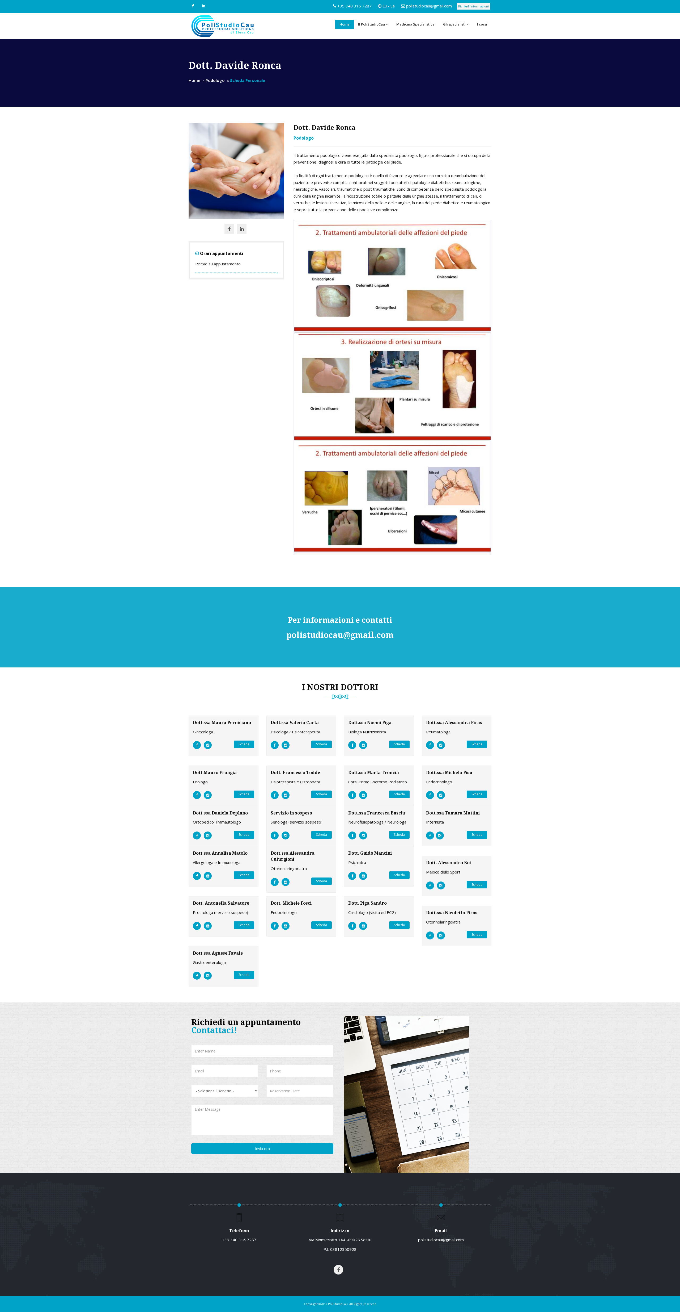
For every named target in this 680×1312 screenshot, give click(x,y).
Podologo (215, 80)
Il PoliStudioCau (371, 24)
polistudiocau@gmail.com (429, 6)
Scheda (244, 744)
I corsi (482, 24)
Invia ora (262, 1148)
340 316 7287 (243, 1239)
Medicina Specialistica (415, 24)
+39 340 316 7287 (354, 6)
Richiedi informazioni (473, 6)
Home (344, 24)
